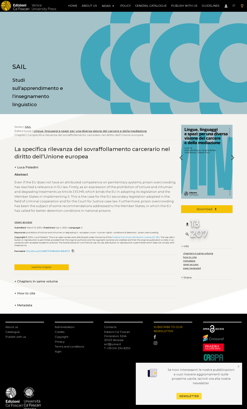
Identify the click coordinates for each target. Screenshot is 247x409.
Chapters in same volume (36, 281)
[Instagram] (173, 343)
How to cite (24, 293)
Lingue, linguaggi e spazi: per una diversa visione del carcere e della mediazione (90, 131)
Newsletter (189, 396)
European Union (88, 232)
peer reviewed (192, 268)
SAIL (28, 127)
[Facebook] (173, 337)
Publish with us (184, 5)
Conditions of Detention (125, 232)
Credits (59, 332)
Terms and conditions (69, 346)
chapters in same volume (198, 253)
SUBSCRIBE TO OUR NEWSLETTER (168, 329)
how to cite (190, 257)
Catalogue (12, 332)
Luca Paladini (26, 167)
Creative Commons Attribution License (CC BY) (136, 237)
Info (185, 246)
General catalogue (151, 5)
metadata (189, 260)
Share (186, 277)
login (58, 351)
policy (125, 5)
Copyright (61, 336)
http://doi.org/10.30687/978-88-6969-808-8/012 (48, 251)
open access (23, 222)
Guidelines (211, 5)
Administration (64, 327)
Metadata (23, 305)
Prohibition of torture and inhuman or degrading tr (52, 232)
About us (89, 5)
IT (234, 5)
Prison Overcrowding (148, 232)
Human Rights (104, 232)
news (108, 6)
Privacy (60, 341)
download (207, 209)
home (72, 5)
